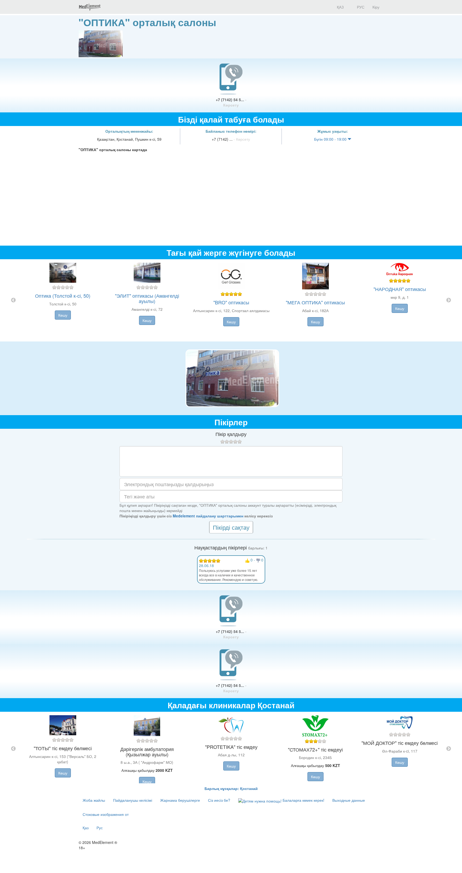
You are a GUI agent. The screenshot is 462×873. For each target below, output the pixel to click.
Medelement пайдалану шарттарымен (208, 515)
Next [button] (448, 300)
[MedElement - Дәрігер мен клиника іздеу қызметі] (90, 7)
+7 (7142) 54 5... (231, 102)
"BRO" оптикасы (231, 302)
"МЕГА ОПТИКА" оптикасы (315, 302)
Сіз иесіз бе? (219, 800)
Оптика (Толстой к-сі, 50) (62, 295)
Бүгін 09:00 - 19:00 (331, 139)
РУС (360, 7)
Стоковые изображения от (106, 814)
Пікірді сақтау (231, 527)
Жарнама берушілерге (180, 800)
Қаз (85, 827)
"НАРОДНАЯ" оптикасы (400, 288)
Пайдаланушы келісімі (132, 800)
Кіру (375, 7)
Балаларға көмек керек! (303, 800)
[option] (231, 300)
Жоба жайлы (94, 800)
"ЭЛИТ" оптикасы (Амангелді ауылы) (147, 298)
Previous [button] (13, 300)
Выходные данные (348, 800)
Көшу (62, 315)
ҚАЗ (340, 7)
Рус (100, 827)
